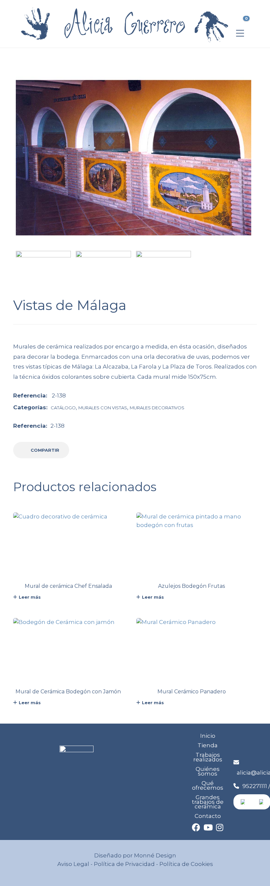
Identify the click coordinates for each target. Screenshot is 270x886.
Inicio (207, 735)
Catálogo (63, 407)
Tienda (208, 745)
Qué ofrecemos (207, 785)
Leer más (30, 597)
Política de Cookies (185, 864)
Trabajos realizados (207, 757)
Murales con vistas (102, 407)
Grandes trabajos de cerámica (208, 802)
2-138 (57, 425)
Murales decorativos (157, 407)
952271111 (254, 786)
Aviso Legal (73, 864)
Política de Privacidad (124, 864)
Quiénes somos (208, 771)
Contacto (208, 816)
